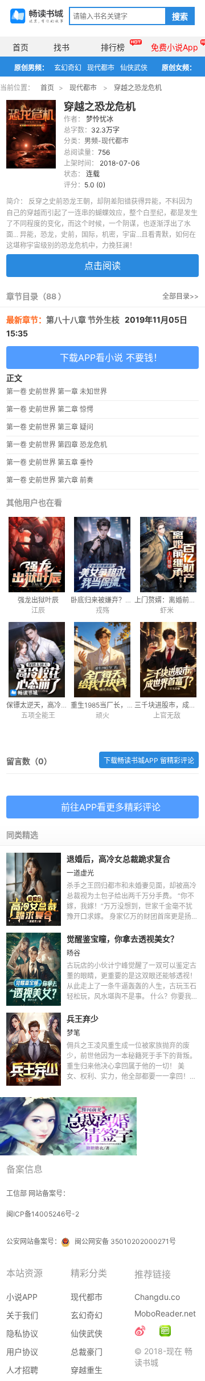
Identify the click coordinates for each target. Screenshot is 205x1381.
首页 (20, 47)
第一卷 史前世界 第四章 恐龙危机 (56, 444)
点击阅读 (102, 265)
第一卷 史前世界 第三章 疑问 (49, 427)
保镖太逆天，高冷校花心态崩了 (54, 705)
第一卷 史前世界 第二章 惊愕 (49, 409)
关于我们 (22, 1315)
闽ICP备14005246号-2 (42, 1214)
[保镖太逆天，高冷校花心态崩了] (38, 659)
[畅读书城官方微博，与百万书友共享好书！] (140, 1330)
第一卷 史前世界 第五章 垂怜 (49, 462)
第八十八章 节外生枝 (83, 319)
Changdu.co (157, 1297)
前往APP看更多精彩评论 (111, 807)
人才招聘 (22, 1370)
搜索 (180, 16)
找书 (61, 47)
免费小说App (174, 47)
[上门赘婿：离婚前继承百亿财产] (166, 554)
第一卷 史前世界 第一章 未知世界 (56, 391)
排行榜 (113, 47)
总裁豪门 (86, 1351)
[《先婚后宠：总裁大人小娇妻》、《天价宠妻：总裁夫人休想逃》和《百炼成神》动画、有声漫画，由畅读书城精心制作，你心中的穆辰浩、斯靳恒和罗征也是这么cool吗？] (165, 1330)
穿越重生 (86, 1370)
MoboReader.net (165, 1313)
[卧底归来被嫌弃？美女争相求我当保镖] (103, 554)
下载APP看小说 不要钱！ (111, 357)
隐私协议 (22, 1333)
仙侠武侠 (133, 67)
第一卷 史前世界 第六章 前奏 (49, 480)
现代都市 (100, 67)
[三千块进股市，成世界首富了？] (166, 659)
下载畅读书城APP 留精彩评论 (149, 760)
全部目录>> (180, 296)
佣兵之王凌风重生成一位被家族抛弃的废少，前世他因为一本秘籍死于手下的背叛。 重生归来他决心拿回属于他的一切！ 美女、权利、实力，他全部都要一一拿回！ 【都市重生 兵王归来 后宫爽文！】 (131, 1066)
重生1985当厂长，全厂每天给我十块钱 (129, 705)
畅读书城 (36, 16)
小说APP (22, 1297)
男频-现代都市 (106, 141)
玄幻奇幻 (67, 67)
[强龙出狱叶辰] (38, 554)
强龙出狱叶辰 (38, 600)
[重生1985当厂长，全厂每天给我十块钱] (103, 659)
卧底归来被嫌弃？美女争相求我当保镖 (129, 600)
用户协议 (22, 1351)
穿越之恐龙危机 (138, 87)
